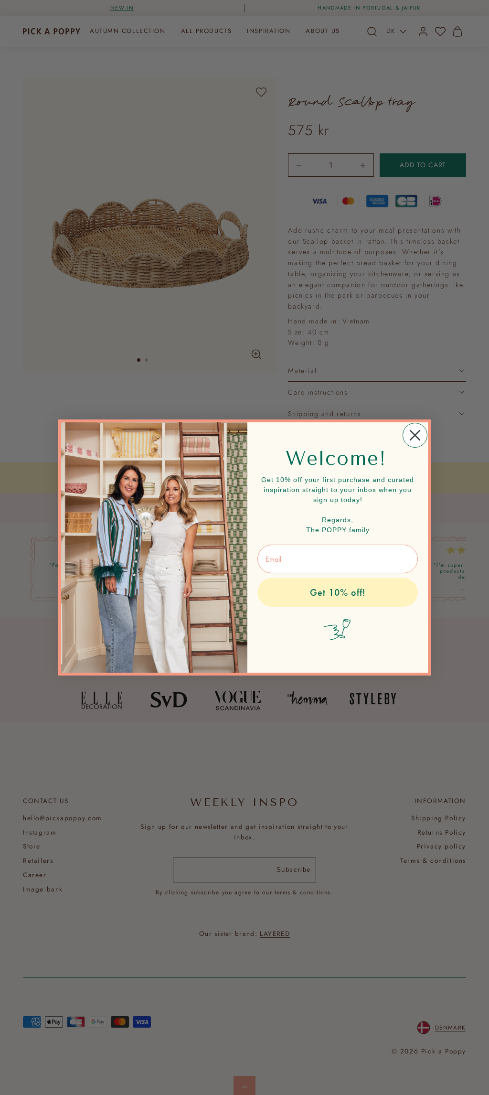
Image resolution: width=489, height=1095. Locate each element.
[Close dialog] (415, 435)
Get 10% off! (337, 592)
